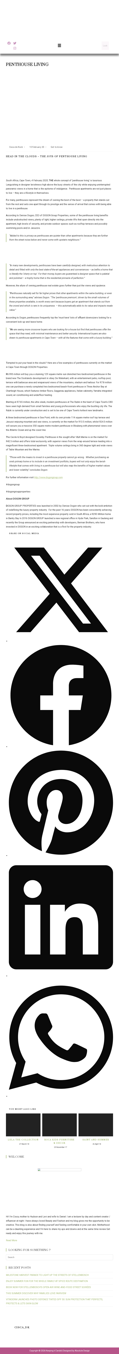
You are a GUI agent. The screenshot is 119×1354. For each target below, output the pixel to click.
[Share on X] (61, 641)
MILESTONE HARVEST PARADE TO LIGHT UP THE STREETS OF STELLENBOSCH (47, 1275)
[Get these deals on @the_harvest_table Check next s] (37, 1340)
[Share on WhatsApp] (61, 1096)
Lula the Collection (23, 1139)
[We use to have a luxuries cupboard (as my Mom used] (82, 1340)
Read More (11, 1240)
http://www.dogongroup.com (48, 477)
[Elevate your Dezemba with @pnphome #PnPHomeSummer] (67, 1340)
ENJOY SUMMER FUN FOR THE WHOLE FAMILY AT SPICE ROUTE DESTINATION (47, 1281)
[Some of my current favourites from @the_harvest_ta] (112, 1340)
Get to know (57, 147)
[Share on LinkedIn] (61, 976)
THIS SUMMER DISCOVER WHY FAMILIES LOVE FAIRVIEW (36, 1293)
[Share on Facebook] (61, 746)
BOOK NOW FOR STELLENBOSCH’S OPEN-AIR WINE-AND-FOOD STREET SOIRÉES (48, 1287)
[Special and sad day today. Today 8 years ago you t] (7, 1340)
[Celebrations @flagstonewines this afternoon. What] (22, 1340)
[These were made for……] (97, 1340)
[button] (59, 45)
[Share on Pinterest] (61, 855)
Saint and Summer (96, 1139)
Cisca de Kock (16, 147)
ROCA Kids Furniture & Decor (59, 1141)
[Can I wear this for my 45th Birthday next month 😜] (52, 1340)
